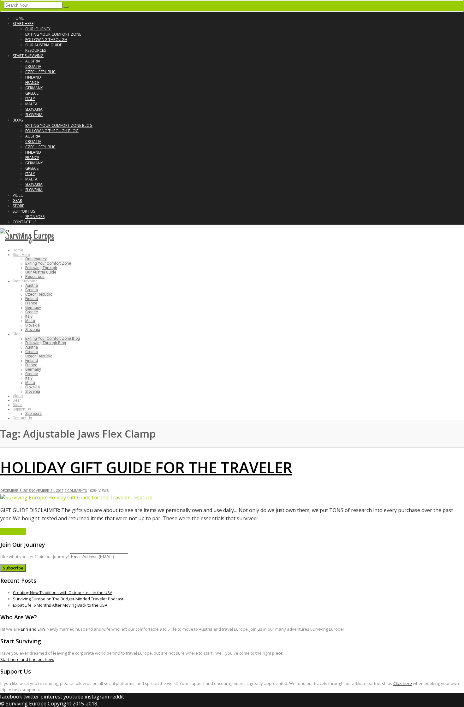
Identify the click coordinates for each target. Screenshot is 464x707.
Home (18, 18)
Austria (32, 61)
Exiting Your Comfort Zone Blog (58, 125)
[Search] (65, 7)
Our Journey (38, 29)
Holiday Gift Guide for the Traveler (146, 467)
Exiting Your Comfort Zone (53, 34)
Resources (35, 50)
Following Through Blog (52, 130)
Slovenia (34, 114)
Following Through (46, 39)
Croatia (33, 66)
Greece (32, 93)
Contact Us (24, 222)
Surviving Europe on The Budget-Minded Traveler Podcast (68, 599)
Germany (34, 88)
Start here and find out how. (27, 659)
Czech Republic (40, 71)
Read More (13, 531)
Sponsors (35, 216)
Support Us (24, 211)
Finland (33, 77)
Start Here (23, 23)
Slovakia (34, 109)
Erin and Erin (33, 629)
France (32, 82)
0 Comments (75, 491)
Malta (31, 104)
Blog (18, 120)
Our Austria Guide (43, 45)
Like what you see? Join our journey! (34, 556)
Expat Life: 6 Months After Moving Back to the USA (60, 605)
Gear (17, 200)
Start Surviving (28, 55)
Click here (402, 683)
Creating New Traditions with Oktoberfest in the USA (62, 592)
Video (18, 195)
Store (18, 206)
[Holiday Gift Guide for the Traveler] (76, 497)
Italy (30, 98)
